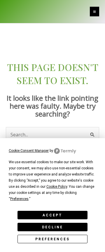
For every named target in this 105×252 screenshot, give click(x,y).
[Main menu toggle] (94, 11)
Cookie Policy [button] (56, 187)
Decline (52, 227)
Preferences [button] (19, 199)
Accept (52, 215)
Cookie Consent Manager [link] (29, 151)
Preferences (52, 239)
